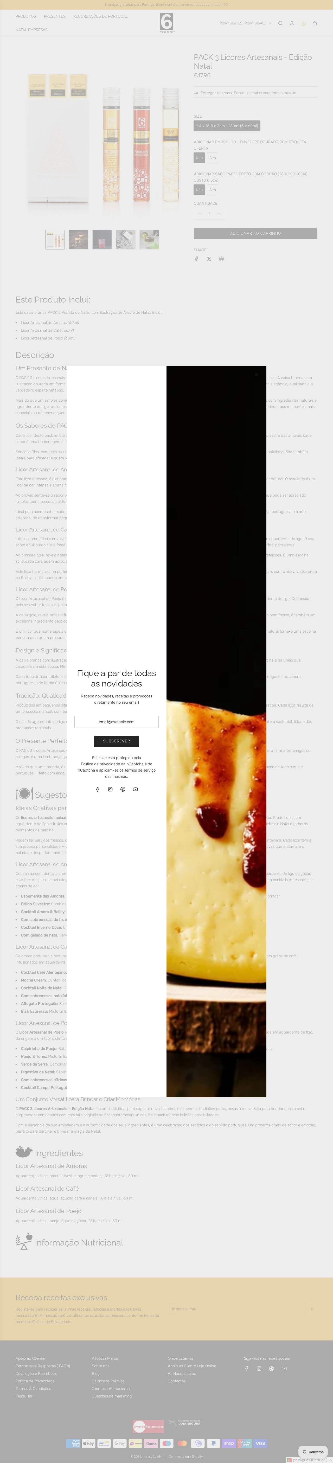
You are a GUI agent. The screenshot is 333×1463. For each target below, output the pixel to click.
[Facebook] (98, 789)
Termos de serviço (140, 770)
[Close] (256, 374)
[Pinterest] (123, 789)
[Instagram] (110, 789)
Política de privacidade (100, 764)
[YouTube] (135, 789)
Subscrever (116, 741)
